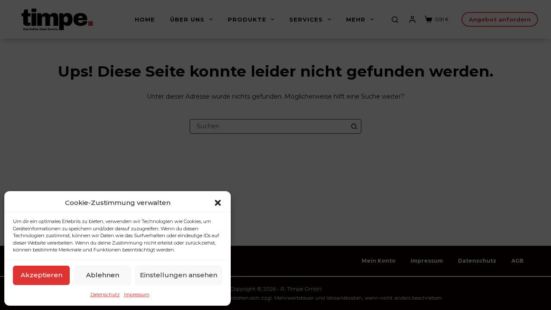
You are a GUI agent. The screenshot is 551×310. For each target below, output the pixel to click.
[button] (218, 202)
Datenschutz (105, 294)
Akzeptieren (41, 275)
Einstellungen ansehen (178, 275)
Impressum (136, 294)
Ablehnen (102, 275)
